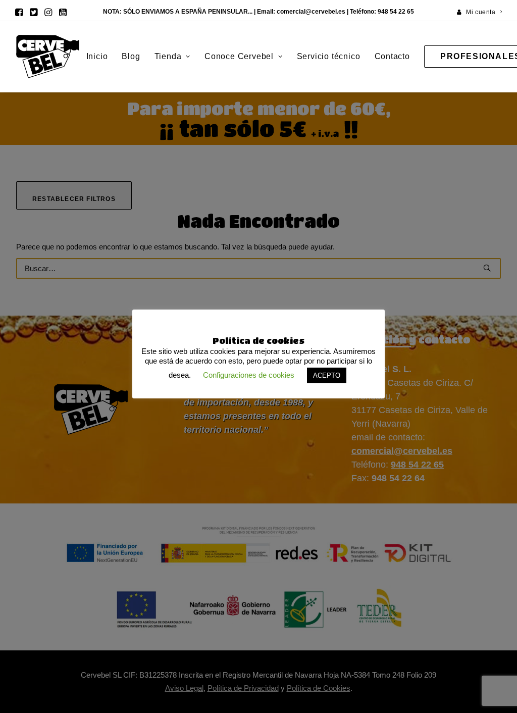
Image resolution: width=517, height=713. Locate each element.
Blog (131, 56)
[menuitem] (479, 12)
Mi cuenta (480, 12)
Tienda (168, 56)
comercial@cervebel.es (311, 11)
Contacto (392, 56)
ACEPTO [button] (326, 375)
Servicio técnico (328, 56)
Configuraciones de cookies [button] (248, 375)
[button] (19, 12)
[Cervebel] (47, 56)
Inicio (97, 56)
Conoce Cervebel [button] (239, 56)
